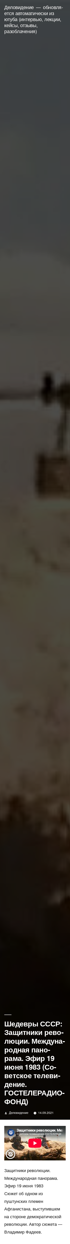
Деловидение (19, 7)
